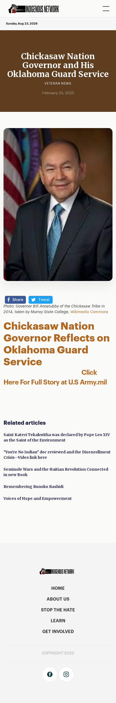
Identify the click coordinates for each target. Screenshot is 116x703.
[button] (105, 8)
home (58, 588)
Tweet (44, 299)
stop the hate (58, 610)
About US (58, 599)
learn (58, 621)
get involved (58, 632)
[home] (35, 8)
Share (17, 299)
